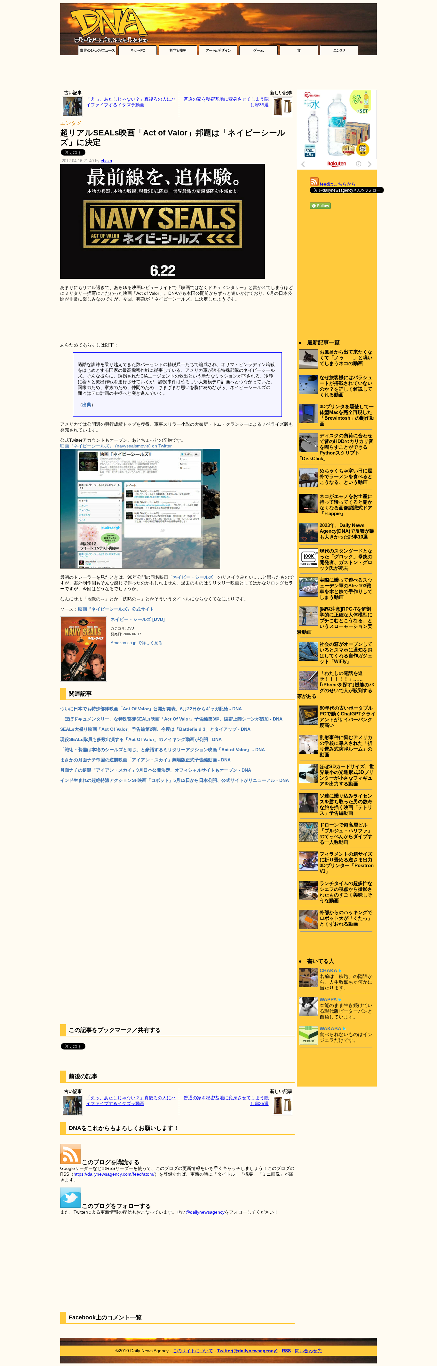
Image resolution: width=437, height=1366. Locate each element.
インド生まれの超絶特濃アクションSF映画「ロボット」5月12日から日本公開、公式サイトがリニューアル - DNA (174, 780)
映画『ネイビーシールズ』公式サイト (116, 609)
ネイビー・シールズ (193, 577)
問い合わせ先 (308, 1350)
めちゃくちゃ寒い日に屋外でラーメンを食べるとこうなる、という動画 (346, 476)
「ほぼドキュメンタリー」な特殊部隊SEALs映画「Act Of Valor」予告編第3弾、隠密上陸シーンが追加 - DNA (171, 718)
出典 (86, 404)
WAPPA (328, 999)
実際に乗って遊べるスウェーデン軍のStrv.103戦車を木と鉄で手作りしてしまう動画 (346, 588)
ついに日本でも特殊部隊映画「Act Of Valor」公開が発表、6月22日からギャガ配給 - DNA (151, 708)
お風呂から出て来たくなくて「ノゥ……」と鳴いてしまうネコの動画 (346, 357)
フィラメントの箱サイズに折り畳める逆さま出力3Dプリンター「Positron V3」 (347, 862)
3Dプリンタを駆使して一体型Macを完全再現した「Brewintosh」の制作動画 (347, 415)
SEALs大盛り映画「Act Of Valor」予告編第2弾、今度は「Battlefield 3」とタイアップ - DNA (155, 729)
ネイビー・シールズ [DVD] (138, 619)
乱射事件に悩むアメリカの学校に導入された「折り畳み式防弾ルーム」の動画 (346, 746)
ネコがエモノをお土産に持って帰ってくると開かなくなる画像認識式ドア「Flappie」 (346, 504)
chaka (106, 161)
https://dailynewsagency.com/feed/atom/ (114, 1174)
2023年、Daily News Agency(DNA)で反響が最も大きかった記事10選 (347, 531)
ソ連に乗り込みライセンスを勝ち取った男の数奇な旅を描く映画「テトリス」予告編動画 (346, 804)
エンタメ (71, 123)
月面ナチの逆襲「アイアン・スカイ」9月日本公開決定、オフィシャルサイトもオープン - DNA (155, 770)
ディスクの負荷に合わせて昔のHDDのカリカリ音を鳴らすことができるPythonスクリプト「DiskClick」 (335, 447)
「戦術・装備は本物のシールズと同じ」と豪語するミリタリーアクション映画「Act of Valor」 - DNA (162, 749)
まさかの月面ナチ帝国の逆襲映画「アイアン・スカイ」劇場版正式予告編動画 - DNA (145, 759)
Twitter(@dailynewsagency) (247, 1350)
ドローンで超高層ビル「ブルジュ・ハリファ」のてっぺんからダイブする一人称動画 (346, 833)
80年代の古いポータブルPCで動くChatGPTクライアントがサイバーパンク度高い (348, 716)
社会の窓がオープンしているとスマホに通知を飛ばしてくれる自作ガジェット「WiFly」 (346, 652)
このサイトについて (193, 1350)
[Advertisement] (218, 74)
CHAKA (328, 970)
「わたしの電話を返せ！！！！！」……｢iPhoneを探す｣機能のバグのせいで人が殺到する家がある (335, 684)
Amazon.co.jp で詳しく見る (137, 643)
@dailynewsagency (205, 1212)
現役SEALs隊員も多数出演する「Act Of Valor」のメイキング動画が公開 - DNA (141, 739)
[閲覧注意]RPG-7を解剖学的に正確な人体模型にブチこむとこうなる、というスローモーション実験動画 (334, 620)
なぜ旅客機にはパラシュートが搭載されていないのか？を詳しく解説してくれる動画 (346, 386)
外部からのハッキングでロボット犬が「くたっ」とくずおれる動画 (346, 918)
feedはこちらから (338, 184)
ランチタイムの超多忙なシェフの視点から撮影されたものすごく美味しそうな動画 (346, 892)
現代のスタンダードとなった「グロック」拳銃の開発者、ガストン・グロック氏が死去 (346, 559)
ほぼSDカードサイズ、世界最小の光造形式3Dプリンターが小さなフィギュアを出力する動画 (347, 775)
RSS (286, 1350)
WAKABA (330, 1028)
